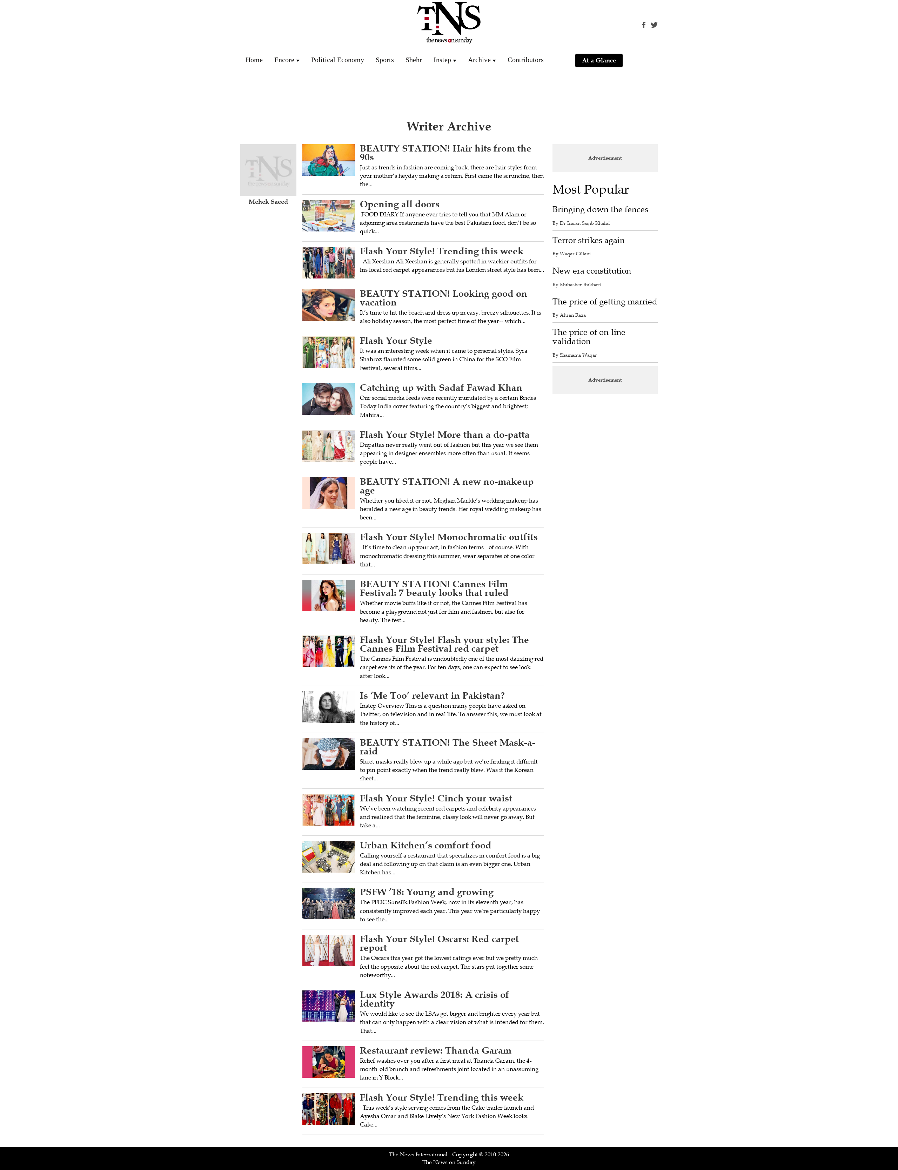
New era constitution (591, 271)
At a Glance (599, 60)
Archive (479, 59)
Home (254, 59)
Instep (442, 59)
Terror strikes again (588, 240)
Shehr (414, 59)
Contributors (526, 59)
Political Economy (337, 59)
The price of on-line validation (588, 337)
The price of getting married (604, 302)
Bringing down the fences (600, 209)
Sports (385, 59)
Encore (284, 59)
